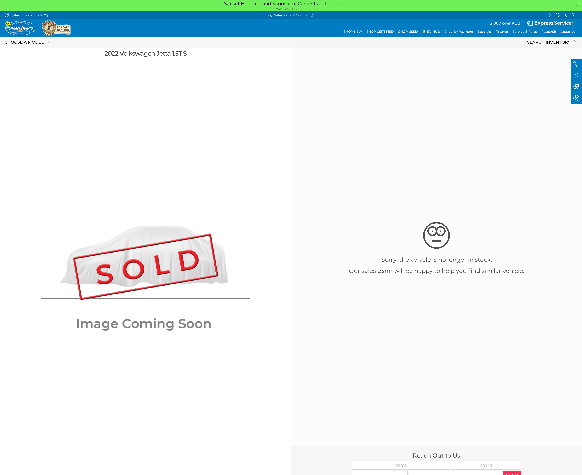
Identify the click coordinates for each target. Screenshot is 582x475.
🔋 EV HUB (431, 31)
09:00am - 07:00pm (37, 15)
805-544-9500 (295, 15)
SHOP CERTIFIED (380, 31)
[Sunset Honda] (38, 28)
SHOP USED (408, 31)
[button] (576, 6)
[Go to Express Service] (550, 23)
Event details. (285, 8)
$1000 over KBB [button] (505, 23)
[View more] (57, 15)
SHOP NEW (353, 31)
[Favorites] (558, 15)
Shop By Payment (458, 31)
